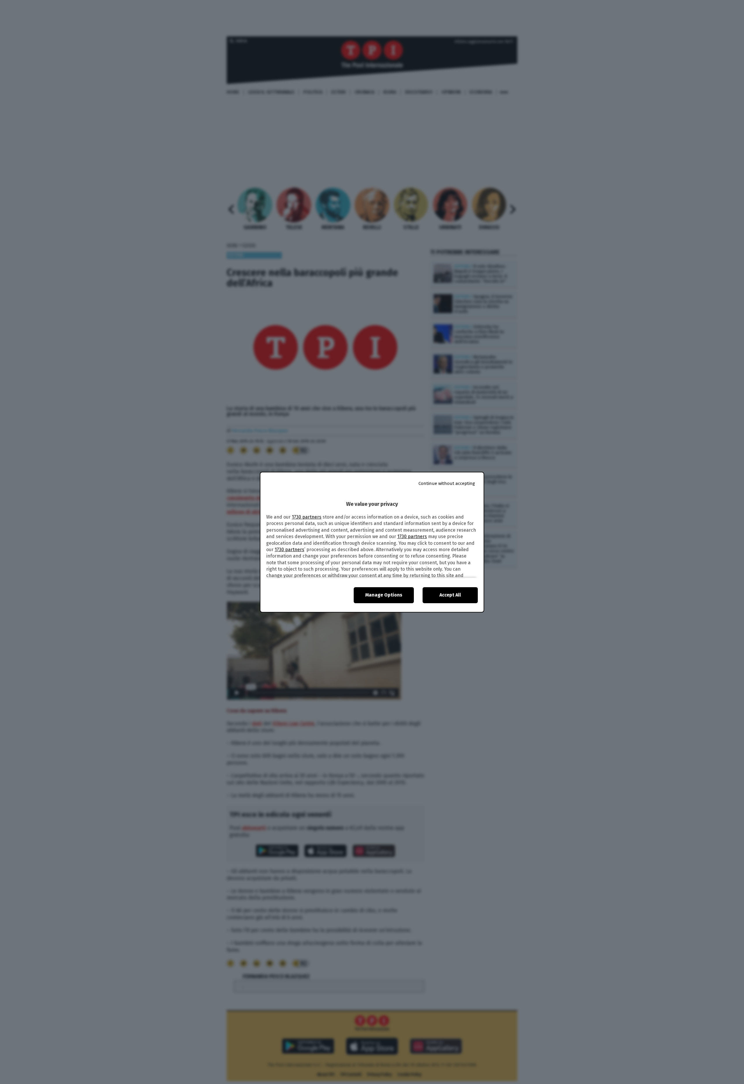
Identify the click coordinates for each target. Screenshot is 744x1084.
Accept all (450, 595)
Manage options (383, 595)
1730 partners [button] (306, 517)
